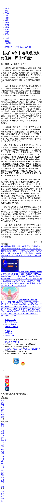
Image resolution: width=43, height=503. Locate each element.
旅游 (7, 23)
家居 (7, 25)
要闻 (7, 9)
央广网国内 (18, 47)
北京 (2, 424)
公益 (7, 30)
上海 (2, 442)
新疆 (2, 494)
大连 (2, 496)
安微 (2, 449)
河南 (2, 459)
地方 (7, 32)
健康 (7, 27)
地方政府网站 (10, 324)
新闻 (2, 401)
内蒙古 (3, 433)
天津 (2, 426)
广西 (2, 468)
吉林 (2, 438)
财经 (7, 11)
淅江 (2, 447)
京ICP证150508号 (12, 349)
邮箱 (7, 41)
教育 (7, 18)
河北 (2, 428)
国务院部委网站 (11, 322)
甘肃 (2, 487)
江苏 (2, 445)
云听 (7, 38)
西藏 (2, 482)
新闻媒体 (8, 333)
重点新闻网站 (10, 335)
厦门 (2, 501)
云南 (2, 480)
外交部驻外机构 (11, 327)
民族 (7, 34)
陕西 (2, 484)
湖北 (2, 461)
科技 (7, 20)
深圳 (2, 498)
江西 (2, 454)
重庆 (2, 473)
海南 (2, 470)
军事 (7, 13)
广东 (2, 466)
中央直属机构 (10, 320)
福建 (2, 452)
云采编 (8, 43)
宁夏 (2, 491)
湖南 (2, 463)
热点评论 (28, 47)
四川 (2, 475)
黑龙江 (3, 440)
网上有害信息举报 (12, 342)
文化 (7, 16)
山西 (2, 431)
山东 (2, 456)
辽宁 (2, 435)
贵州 (2, 477)
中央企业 (8, 331)
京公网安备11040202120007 (29, 349)
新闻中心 (8, 47)
